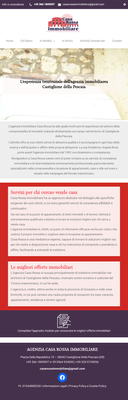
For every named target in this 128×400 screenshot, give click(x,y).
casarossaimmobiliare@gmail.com (83, 4)
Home (9, 40)
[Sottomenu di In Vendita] (54, 41)
